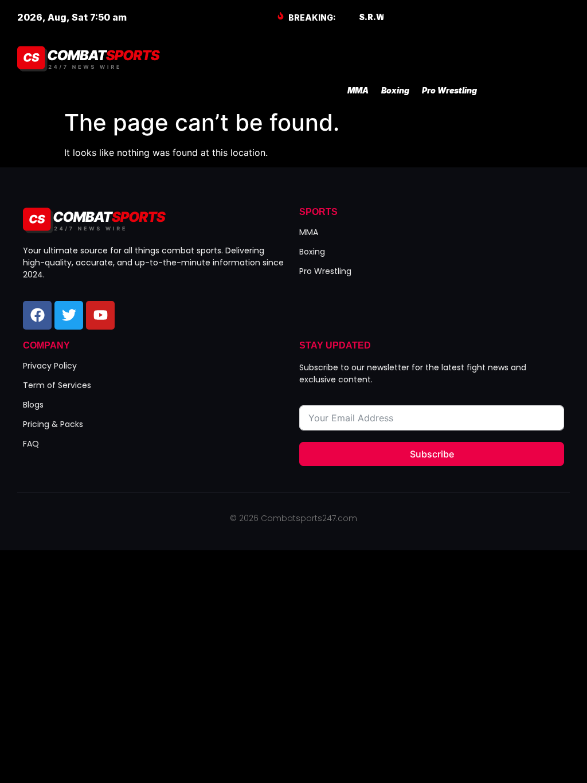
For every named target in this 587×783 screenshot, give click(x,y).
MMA (358, 90)
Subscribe (432, 454)
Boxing (395, 90)
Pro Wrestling (449, 90)
